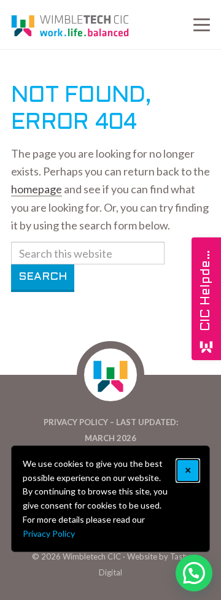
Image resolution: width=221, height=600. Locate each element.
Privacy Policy (49, 533)
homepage (36, 189)
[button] (194, 573)
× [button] (188, 470)
